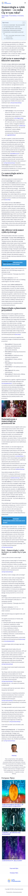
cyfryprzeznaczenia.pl (15, 102)
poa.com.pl (7, 199)
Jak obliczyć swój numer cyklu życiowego (13, 28)
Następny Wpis (14, 872)
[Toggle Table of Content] (23, 22)
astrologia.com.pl (18, 118)
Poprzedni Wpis (14, 868)
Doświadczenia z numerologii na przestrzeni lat (13, 32)
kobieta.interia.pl (20, 469)
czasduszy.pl (22, 125)
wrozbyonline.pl (19, 456)
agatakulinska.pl (11, 135)
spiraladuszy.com (14, 153)
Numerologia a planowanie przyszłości (12, 30)
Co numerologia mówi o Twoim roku (12, 26)
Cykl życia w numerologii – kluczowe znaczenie (14, 25)
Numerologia (5, 15)
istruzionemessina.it (7, 383)
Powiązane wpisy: (9, 38)
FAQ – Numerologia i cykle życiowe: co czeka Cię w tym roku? (15, 36)
